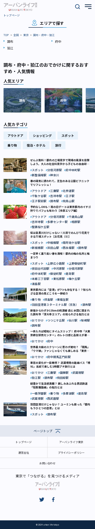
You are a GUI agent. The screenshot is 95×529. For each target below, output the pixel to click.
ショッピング (42, 135)
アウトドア (15, 135)
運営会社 (23, 452)
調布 (10, 41)
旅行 (58, 145)
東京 (25, 35)
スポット (67, 135)
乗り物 (12, 145)
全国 (16, 35)
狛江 (10, 48)
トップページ (12, 15)
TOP (6, 35)
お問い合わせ (47, 463)
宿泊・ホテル (36, 145)
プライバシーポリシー (71, 452)
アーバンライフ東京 (71, 442)
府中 (58, 41)
